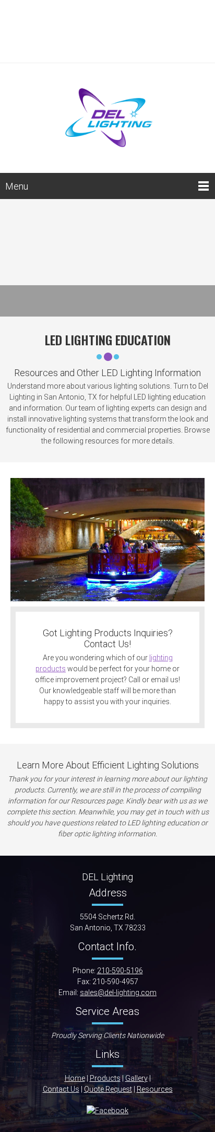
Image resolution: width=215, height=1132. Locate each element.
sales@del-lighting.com (118, 992)
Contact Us (61, 1089)
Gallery (136, 1078)
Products (105, 1078)
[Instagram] (107, 47)
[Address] (100, 31)
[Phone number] (100, 16)
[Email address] (115, 16)
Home (75, 1078)
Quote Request (108, 1089)
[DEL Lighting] (107, 115)
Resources (155, 1089)
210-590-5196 (120, 970)
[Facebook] (115, 31)
